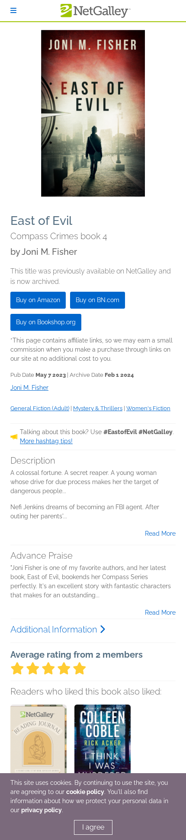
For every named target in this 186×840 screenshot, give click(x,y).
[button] (38, 750)
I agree (93, 827)
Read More (160, 533)
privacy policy (41, 810)
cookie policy (85, 791)
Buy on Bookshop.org (46, 322)
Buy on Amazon (38, 299)
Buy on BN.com (97, 299)
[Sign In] (13, 10)
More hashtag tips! (46, 441)
